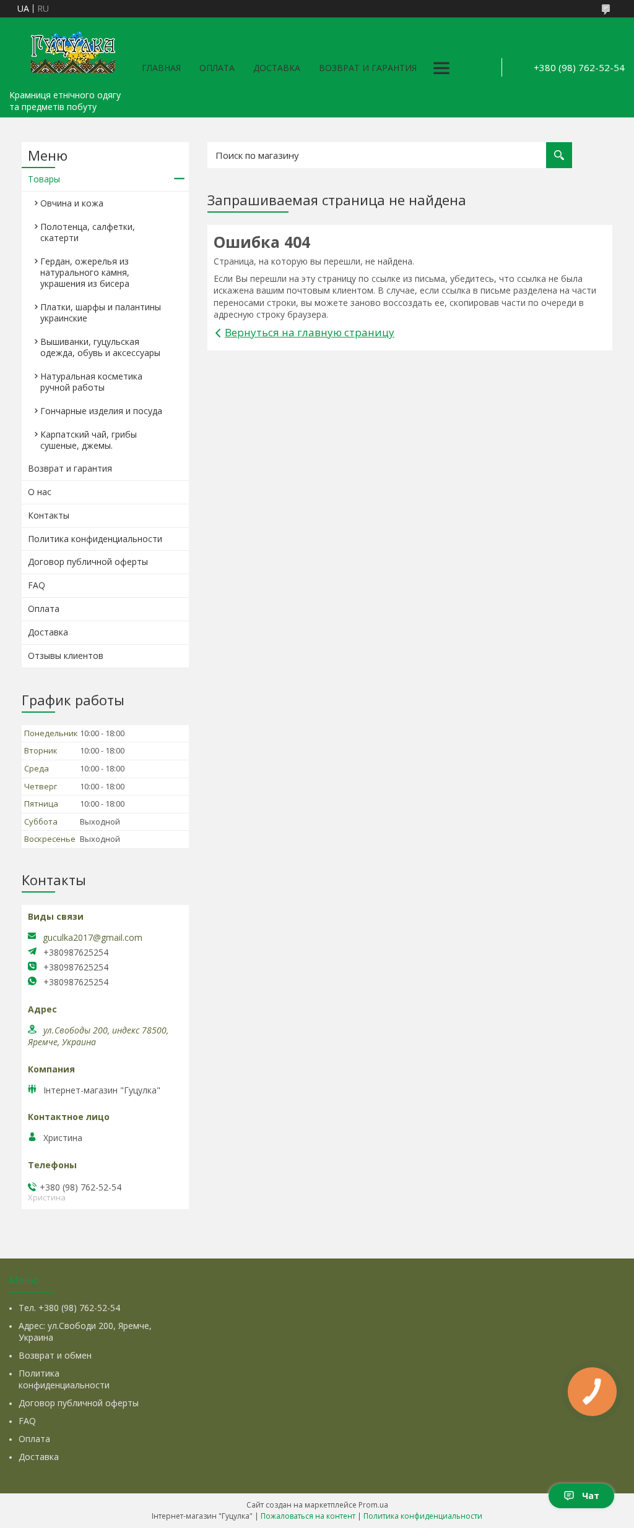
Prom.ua (373, 1505)
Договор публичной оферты (88, 561)
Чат (590, 1495)
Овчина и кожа (71, 203)
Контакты (48, 515)
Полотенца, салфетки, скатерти (87, 232)
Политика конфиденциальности (95, 539)
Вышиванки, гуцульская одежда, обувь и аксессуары (100, 347)
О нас (39, 492)
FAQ (36, 585)
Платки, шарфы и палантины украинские (100, 312)
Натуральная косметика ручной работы (91, 381)
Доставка (276, 68)
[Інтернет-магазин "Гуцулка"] (71, 50)
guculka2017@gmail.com (92, 937)
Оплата (217, 68)
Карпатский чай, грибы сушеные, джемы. (88, 439)
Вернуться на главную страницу (309, 332)
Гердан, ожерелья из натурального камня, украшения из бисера (84, 272)
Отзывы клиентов (65, 655)
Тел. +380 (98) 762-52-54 (69, 1308)
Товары (44, 179)
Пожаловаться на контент (308, 1516)
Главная (161, 68)
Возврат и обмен (55, 1355)
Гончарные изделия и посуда (101, 411)
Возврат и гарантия (368, 68)
